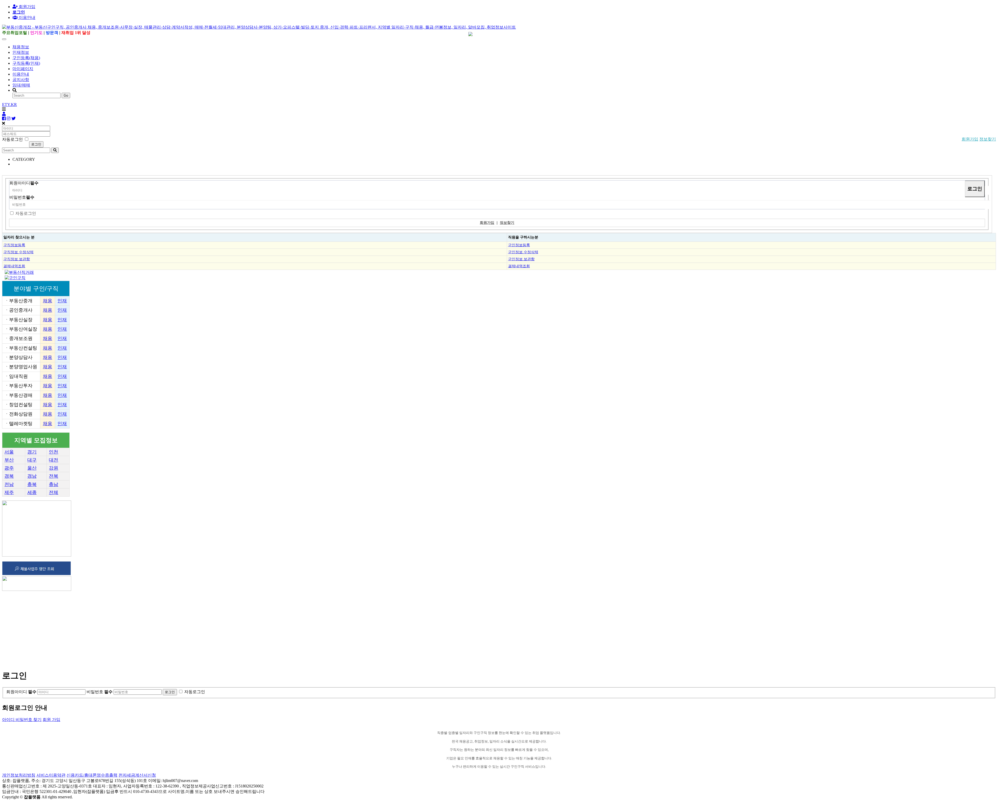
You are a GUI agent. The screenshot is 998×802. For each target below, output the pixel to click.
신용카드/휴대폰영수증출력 (92, 775)
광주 (9, 468)
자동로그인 (25, 213)
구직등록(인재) (26, 63)
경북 (9, 476)
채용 (47, 300)
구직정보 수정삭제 (18, 252)
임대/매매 (21, 85)
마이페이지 (22, 68)
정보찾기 (987, 139)
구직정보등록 (14, 245)
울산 (32, 468)
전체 (53, 492)
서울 (9, 452)
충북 (32, 484)
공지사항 (20, 79)
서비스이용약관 (50, 775)
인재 (62, 300)
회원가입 (26, 6)
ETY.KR (9, 104)
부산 (9, 460)
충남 (53, 484)
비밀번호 (21, 197)
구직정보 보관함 (16, 259)
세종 (32, 492)
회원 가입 (51, 719)
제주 (9, 492)
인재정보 (20, 52)
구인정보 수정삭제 (523, 252)
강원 (53, 468)
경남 (32, 476)
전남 (9, 484)
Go (66, 95)
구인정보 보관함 (521, 259)
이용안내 (20, 74)
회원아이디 (23, 183)
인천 (53, 452)
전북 (53, 476)
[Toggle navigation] (4, 39)
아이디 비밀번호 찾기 (22, 719)
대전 (53, 460)
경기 (32, 452)
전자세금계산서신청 (137, 775)
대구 (32, 460)
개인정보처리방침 (18, 775)
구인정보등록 (519, 245)
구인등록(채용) (26, 58)
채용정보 (20, 47)
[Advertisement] (158, 628)
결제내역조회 (14, 266)
